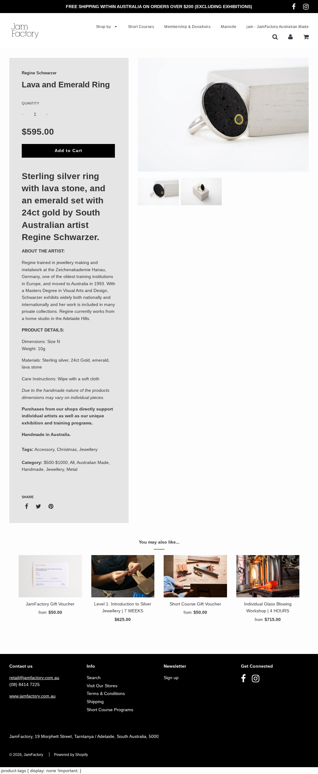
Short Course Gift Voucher (195, 603)
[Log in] (290, 36)
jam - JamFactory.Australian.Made (278, 27)
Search (94, 677)
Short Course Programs (110, 709)
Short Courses (141, 27)
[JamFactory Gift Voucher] (50, 576)
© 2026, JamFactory (26, 755)
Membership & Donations (187, 27)
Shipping (95, 701)
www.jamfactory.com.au (32, 695)
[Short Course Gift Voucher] (195, 576)
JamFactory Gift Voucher (50, 603)
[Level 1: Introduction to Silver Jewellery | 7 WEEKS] (123, 576)
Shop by (104, 27)
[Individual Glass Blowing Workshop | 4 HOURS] (268, 576)
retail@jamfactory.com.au (34, 677)
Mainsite (228, 27)
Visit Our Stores (102, 685)
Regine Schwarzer (39, 73)
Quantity (30, 103)
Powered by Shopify (71, 755)
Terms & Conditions (106, 693)
